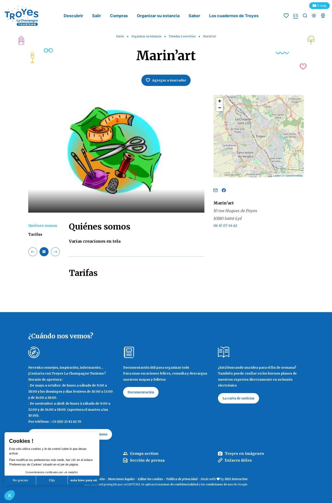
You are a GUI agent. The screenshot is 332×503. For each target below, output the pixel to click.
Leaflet (277, 175)
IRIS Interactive (236, 479)
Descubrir (73, 15)
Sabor (194, 15)
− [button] (219, 108)
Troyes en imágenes (244, 453)
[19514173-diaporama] (116, 154)
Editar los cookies (150, 479)
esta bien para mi (83, 480)
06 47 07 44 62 (225, 225)
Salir (96, 15)
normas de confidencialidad (178, 484)
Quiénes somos (42, 225)
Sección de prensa (147, 460)
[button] (9, 495)
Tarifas (35, 234)
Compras (119, 15)
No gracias (20, 480)
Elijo (52, 480)
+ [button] (219, 101)
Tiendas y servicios (182, 36)
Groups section (144, 453)
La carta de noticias (238, 398)
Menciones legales (121, 479)
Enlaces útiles (238, 460)
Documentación (141, 392)
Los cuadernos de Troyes (234, 15)
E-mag (321, 5)
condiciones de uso (219, 484)
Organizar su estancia (158, 15)
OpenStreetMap (294, 175)
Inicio (120, 36)
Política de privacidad (181, 479)
